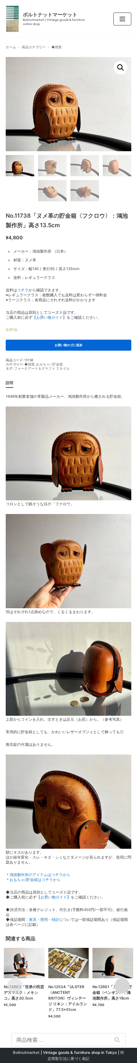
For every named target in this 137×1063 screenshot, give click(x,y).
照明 (44, 919)
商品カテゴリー (34, 47)
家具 (33, 919)
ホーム (11, 47)
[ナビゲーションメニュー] (122, 19)
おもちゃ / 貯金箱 (49, 364)
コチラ (23, 290)
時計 (55, 919)
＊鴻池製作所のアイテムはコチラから (38, 874)
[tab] (9, 383)
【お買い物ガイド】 (49, 317)
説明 (9, 382)
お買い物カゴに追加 (68, 345)
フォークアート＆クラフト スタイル (42, 368)
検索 (117, 1040)
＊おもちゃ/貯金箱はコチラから (33, 879)
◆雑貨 (56, 47)
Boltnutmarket (26, 1052)
